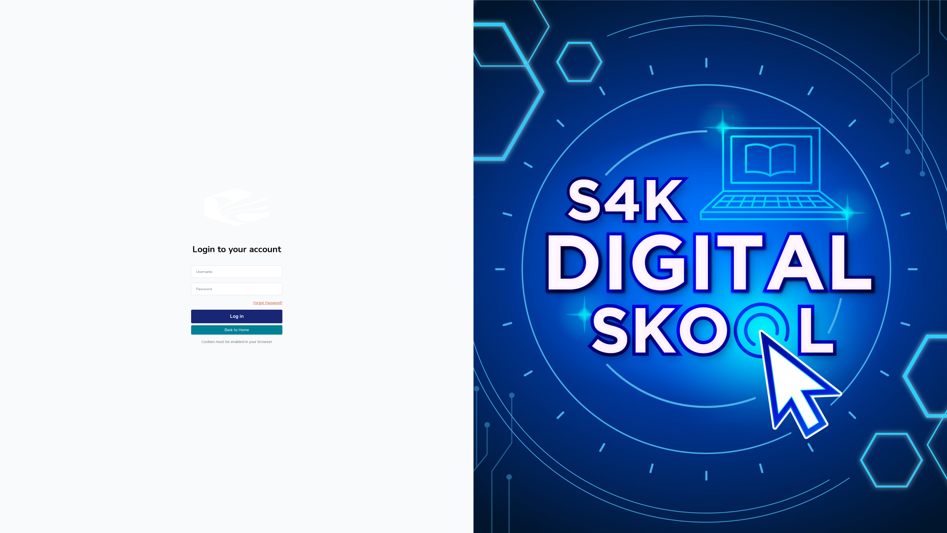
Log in (237, 316)
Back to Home (236, 330)
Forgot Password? (267, 302)
